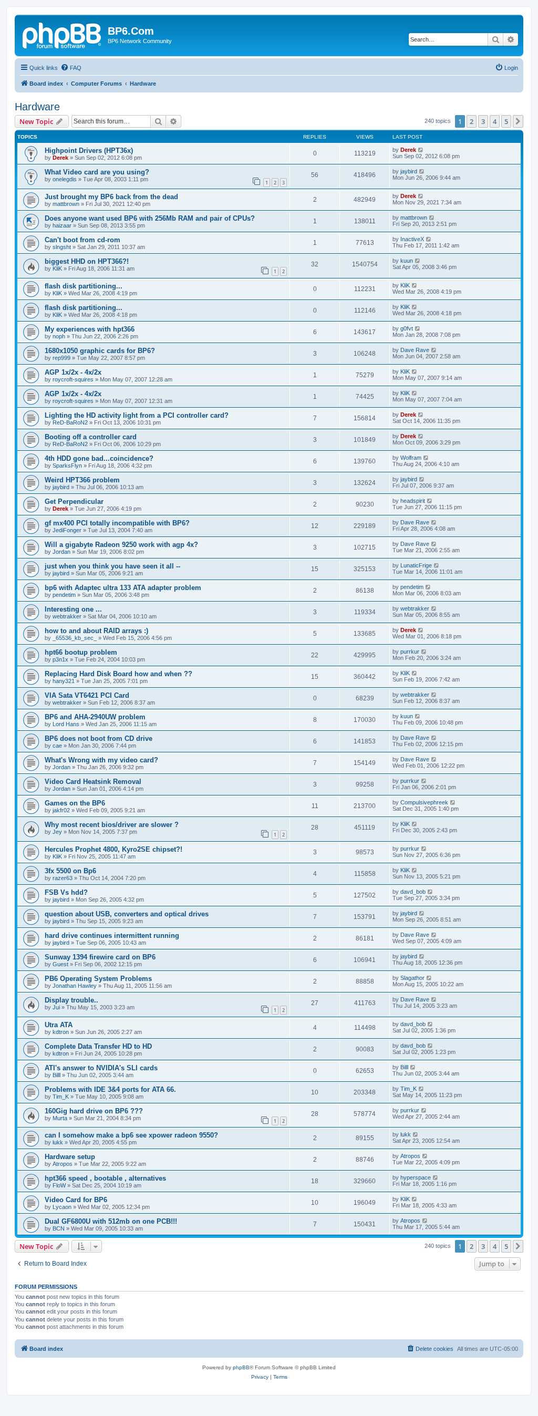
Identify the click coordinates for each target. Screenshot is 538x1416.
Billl (56, 1075)
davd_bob (413, 891)
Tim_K (61, 1096)
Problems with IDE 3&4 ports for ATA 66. (110, 1089)
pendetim (64, 595)
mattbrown (66, 204)
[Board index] (62, 34)
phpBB (241, 1367)
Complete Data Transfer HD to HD (98, 1046)
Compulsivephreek (424, 802)
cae (57, 745)
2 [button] (471, 121)
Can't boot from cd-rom (82, 240)
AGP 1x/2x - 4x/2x (73, 372)
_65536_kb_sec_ (75, 638)
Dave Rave (414, 350)
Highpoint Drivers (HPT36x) (89, 150)
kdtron (61, 1032)
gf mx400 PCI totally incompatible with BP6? (117, 523)
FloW (59, 1185)
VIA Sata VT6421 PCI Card (87, 695)
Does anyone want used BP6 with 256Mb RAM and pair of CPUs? (150, 218)
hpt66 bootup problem (81, 652)
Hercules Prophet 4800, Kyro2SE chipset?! (113, 849)
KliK (57, 268)
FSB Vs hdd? (66, 892)
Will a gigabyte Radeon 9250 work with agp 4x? (121, 545)
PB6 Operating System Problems (98, 979)
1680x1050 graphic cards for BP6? (100, 351)
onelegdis (65, 179)
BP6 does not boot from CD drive (98, 738)
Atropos (63, 1164)
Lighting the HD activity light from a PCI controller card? (137, 415)
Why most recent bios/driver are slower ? (112, 825)
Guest (60, 964)
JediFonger (67, 530)
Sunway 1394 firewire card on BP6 (100, 957)
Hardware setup (70, 1157)
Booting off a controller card (91, 437)
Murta (60, 1118)
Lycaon (62, 1207)
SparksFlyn (67, 465)
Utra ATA (59, 1025)
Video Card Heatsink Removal (93, 781)
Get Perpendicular (74, 501)
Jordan (61, 552)
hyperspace (415, 1177)
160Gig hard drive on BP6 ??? (94, 1111)
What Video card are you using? (97, 172)
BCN (59, 1228)
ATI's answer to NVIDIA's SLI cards (101, 1068)
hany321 (64, 681)
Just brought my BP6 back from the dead (111, 197)
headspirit (412, 501)
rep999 (61, 358)
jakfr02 (61, 810)
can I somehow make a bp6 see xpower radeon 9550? (131, 1135)
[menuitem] (70, 67)
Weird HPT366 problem (82, 480)
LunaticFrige (416, 565)
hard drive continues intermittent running (112, 935)
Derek (60, 157)
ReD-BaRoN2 (70, 422)
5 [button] (506, 121)
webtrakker (67, 616)
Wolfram (410, 457)
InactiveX (412, 239)
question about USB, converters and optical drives (127, 914)
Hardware (37, 106)
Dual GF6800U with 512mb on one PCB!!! (111, 1221)
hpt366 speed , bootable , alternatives (105, 1178)
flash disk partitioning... (83, 286)
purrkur (409, 651)
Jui (56, 1007)
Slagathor (412, 978)
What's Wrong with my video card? (101, 760)
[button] (518, 121)
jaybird (408, 171)
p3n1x (60, 659)
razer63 (63, 878)
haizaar (62, 225)
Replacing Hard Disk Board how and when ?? (118, 674)
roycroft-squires (73, 379)
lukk (58, 1142)
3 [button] (483, 121)
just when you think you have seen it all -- (112, 566)
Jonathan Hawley (75, 986)
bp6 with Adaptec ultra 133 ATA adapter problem (123, 588)
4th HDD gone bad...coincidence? (99, 458)
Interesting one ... (73, 609)
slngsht (62, 247)
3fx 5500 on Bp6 (70, 871)
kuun (406, 260)
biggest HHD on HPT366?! (87, 261)
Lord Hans (66, 724)
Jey (57, 832)
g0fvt (406, 328)
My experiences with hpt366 (89, 329)
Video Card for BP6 (76, 1200)
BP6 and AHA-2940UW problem (95, 717)
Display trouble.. (71, 1000)
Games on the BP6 (75, 803)
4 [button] (494, 121)
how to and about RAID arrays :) (96, 631)
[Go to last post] (421, 150)
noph (59, 336)
